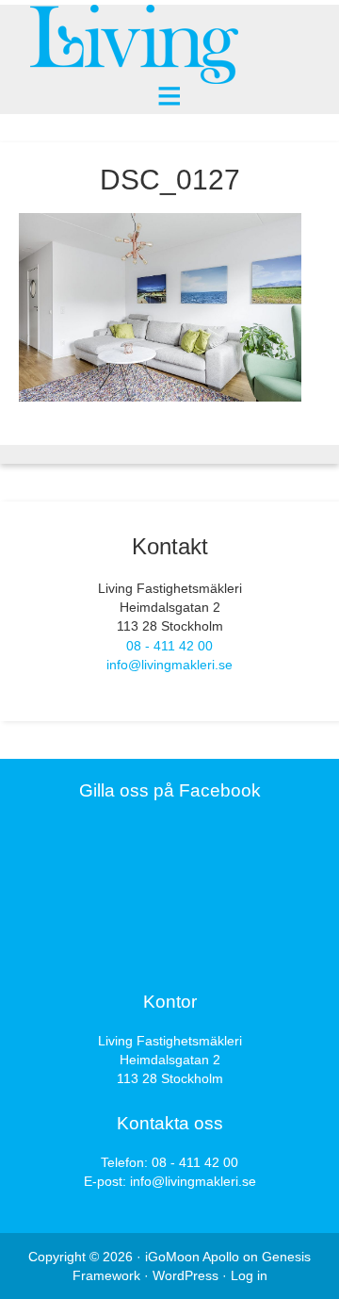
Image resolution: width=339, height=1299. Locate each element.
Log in (249, 1275)
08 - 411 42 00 (169, 645)
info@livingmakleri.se (169, 664)
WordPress (185, 1275)
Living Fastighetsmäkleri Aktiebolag (169, 45)
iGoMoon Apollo (192, 1256)
